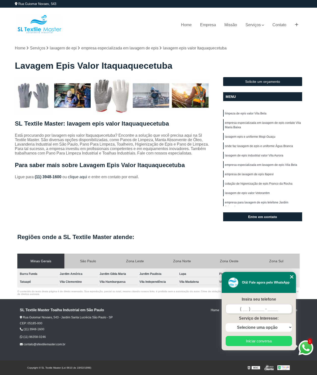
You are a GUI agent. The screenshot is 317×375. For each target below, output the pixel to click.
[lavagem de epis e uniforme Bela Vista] (190, 95)
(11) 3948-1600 (48, 177)
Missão (230, 25)
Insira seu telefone (259, 299)
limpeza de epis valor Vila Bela (245, 113)
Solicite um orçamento (262, 82)
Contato (279, 25)
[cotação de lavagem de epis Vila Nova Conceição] (33, 95)
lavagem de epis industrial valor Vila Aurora (254, 155)
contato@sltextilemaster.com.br (44, 344)
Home (186, 25)
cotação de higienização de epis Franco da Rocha (258, 183)
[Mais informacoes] (296, 25)
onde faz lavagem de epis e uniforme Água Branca (259, 146)
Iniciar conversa (259, 341)
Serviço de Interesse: (259, 318)
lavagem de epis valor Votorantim (247, 193)
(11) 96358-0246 (34, 337)
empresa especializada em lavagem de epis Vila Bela (261, 165)
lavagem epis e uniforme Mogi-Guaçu (250, 136)
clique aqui (77, 177)
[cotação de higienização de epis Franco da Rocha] (111, 95)
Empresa (208, 25)
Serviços (253, 25)
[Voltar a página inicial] (39, 25)
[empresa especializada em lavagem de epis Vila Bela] (72, 95)
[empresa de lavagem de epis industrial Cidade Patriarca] (151, 95)
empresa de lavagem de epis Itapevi (249, 174)
